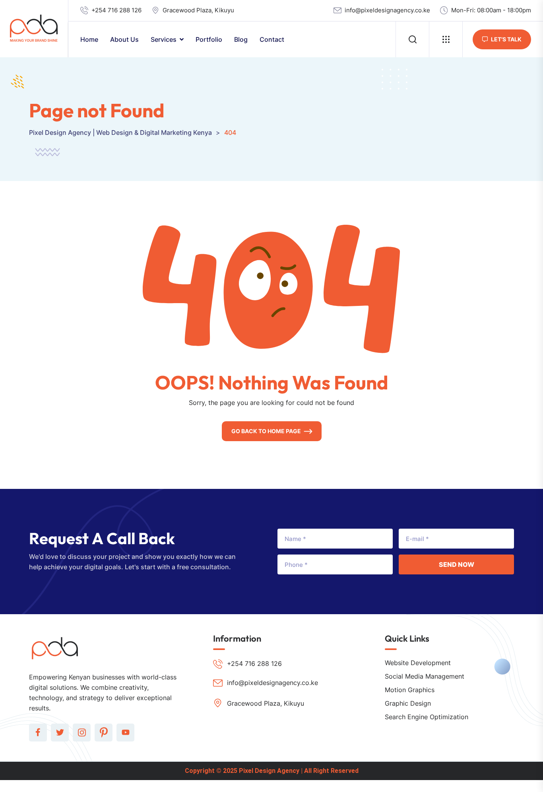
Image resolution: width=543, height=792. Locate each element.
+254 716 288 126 (116, 10)
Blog (241, 39)
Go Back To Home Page (266, 431)
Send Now (456, 564)
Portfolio (209, 39)
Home (89, 39)
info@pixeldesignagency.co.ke (387, 10)
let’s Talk (506, 39)
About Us (124, 39)
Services (163, 39)
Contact (272, 39)
